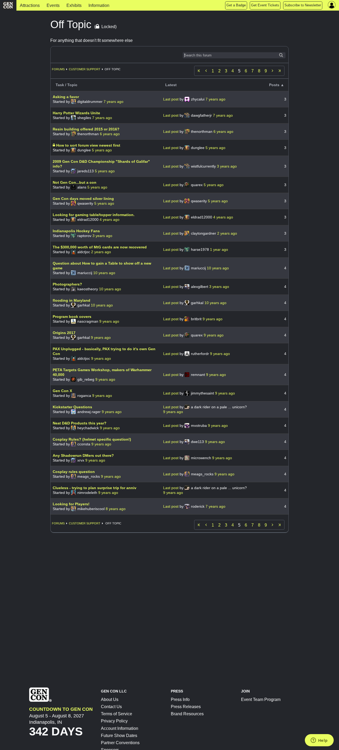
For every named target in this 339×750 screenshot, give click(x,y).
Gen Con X (62, 391)
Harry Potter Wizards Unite (76, 113)
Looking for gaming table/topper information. (94, 215)
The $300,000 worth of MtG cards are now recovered (100, 247)
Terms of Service (116, 714)
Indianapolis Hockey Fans (76, 231)
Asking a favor (66, 97)
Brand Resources (187, 714)
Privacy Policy (114, 721)
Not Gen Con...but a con (74, 182)
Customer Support (84, 69)
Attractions (30, 5)
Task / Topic (66, 85)
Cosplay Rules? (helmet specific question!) (92, 439)
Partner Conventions (120, 742)
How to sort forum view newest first (88, 145)
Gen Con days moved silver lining (83, 198)
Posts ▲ (276, 85)
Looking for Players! (71, 504)
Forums (58, 69)
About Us (109, 699)
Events (53, 5)
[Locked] (54, 145)
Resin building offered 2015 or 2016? (86, 129)
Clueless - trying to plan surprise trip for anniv (94, 488)
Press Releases (186, 706)
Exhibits (74, 5)
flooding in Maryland (71, 300)
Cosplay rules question (74, 472)
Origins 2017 (64, 333)
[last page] (279, 70)
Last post (171, 99)
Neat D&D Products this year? (79, 423)
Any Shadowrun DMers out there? (83, 455)
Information (98, 5)
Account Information (119, 728)
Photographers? (67, 284)
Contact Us (111, 706)
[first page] (199, 70)
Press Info (180, 699)
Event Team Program (260, 699)
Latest (171, 85)
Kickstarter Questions (72, 407)
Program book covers (72, 316)
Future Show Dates (119, 735)
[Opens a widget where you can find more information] (319, 740)
